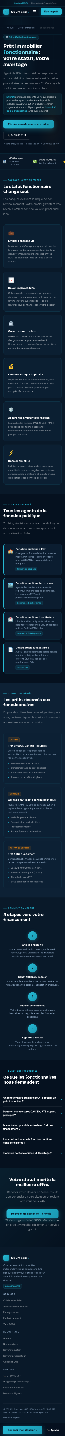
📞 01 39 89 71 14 (17, 135)
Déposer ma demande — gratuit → (32, 1213)
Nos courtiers (10, 1344)
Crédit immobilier (26, 27)
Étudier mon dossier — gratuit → (28, 124)
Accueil (10, 27)
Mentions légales (12, 1393)
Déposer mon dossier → (23, 1430)
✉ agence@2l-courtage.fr (17, 1381)
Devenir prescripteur (14, 1355)
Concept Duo (10, 1361)
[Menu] (35, 11)
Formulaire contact (13, 1387)
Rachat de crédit (12, 1318)
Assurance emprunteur (15, 1306)
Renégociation (11, 1312)
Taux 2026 (9, 1324)
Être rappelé (51, 11)
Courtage (17, 12)
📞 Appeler (53, 1430)
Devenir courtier (12, 1349)
